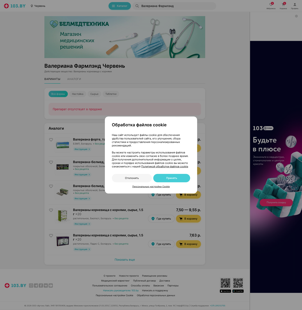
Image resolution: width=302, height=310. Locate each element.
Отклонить (132, 178)
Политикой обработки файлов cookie (164, 166)
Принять (171, 178)
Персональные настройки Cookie (151, 186)
